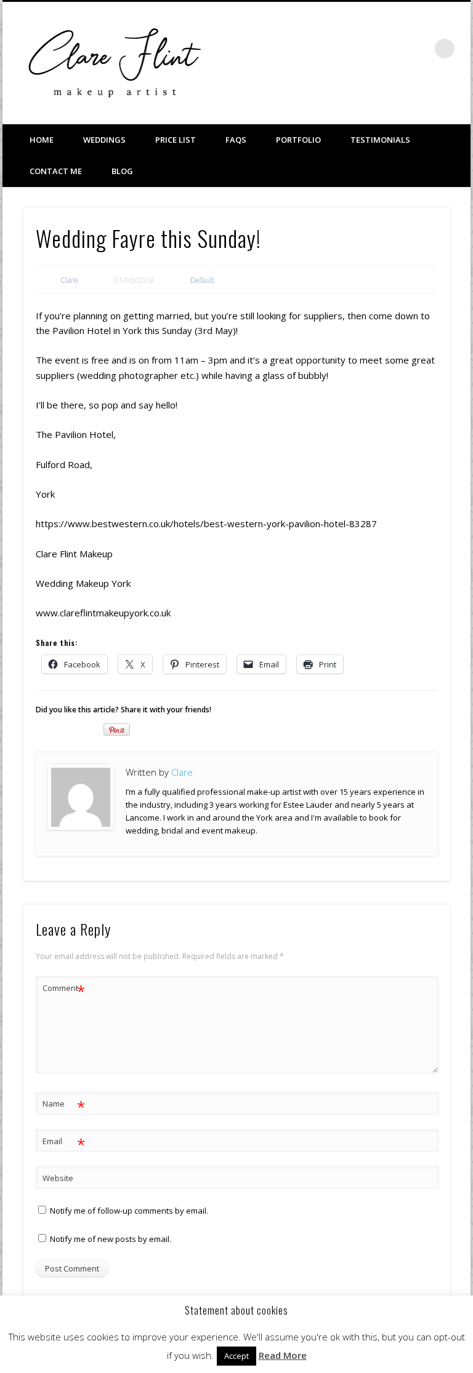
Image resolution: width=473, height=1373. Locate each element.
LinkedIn (419, 48)
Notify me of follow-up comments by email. (129, 1210)
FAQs (235, 139)
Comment (63, 990)
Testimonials (380, 139)
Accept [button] (236, 1355)
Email (63, 1143)
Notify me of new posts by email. (110, 1238)
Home (42, 139)
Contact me (56, 171)
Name (63, 1105)
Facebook (369, 48)
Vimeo (394, 48)
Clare (69, 280)
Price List (175, 139)
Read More (283, 1355)
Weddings (104, 139)
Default (202, 280)
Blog (122, 171)
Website (57, 1178)
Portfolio (298, 139)
